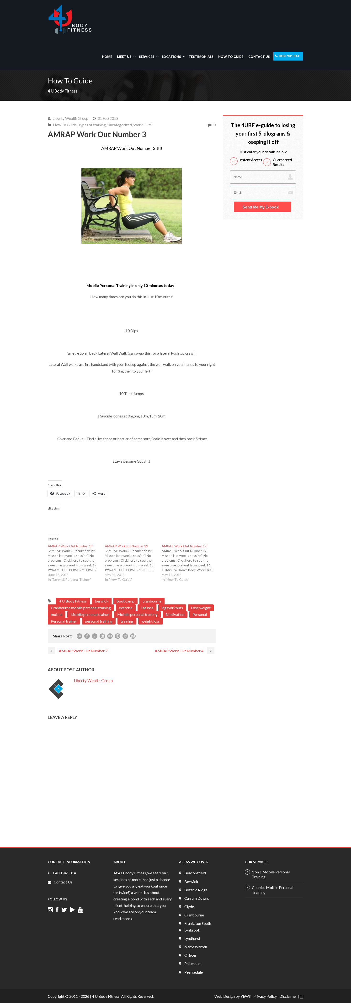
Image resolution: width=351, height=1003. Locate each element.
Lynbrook (192, 930)
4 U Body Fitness (73, 601)
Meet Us (124, 57)
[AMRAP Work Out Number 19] (76, 563)
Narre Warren (195, 946)
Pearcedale (193, 972)
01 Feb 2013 (108, 118)
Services (146, 57)
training (127, 621)
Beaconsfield (195, 873)
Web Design (224, 996)
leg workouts (172, 607)
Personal (199, 614)
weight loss (150, 621)
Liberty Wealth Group (70, 118)
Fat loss (147, 607)
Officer (190, 955)
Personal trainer (64, 621)
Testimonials (201, 57)
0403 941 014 (289, 56)
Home (107, 57)
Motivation (175, 614)
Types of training (92, 124)
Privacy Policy (265, 996)
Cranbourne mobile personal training (81, 607)
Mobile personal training (137, 614)
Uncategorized (119, 124)
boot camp (125, 601)
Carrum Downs (196, 898)
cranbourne (152, 601)
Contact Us (259, 57)
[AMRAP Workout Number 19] (133, 563)
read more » (123, 918)
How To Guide (231, 57)
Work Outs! (143, 124)
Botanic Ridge (195, 890)
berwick (101, 601)
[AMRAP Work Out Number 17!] (190, 563)
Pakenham (193, 963)
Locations (171, 57)
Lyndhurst (192, 938)
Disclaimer (288, 996)
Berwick (191, 881)
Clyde (189, 906)
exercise (126, 607)
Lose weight (201, 607)
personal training (98, 621)
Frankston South (197, 923)
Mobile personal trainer (89, 614)
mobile (56, 614)
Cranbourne (194, 915)
